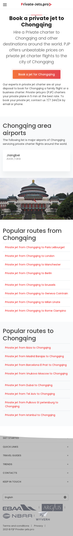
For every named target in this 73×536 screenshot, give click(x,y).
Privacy (38, 526)
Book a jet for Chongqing (36, 74)
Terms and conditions (16, 526)
